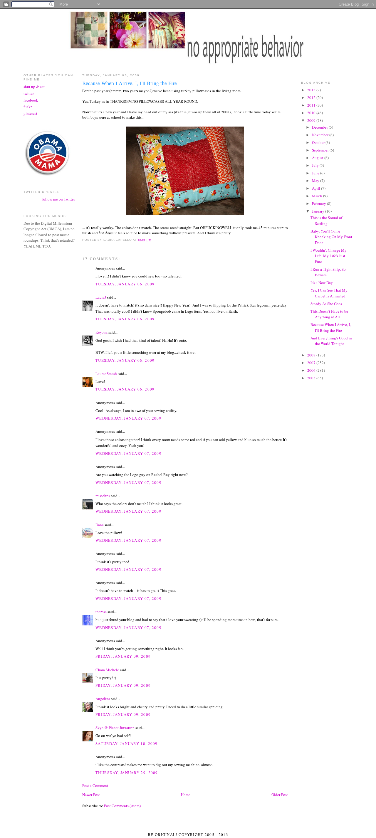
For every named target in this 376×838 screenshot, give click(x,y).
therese (101, 611)
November (320, 134)
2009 (311, 120)
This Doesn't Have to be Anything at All (329, 314)
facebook (31, 100)
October (318, 142)
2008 (311, 355)
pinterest (30, 113)
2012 (311, 97)
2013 (311, 89)
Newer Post (91, 794)
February (319, 203)
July (316, 165)
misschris (102, 495)
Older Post (279, 794)
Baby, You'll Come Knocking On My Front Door (331, 236)
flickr (28, 106)
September (321, 150)
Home (185, 794)
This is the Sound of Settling (326, 220)
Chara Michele (107, 669)
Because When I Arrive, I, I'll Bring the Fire (330, 327)
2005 (311, 378)
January (318, 211)
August (318, 157)
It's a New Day (321, 282)
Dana (99, 524)
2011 (311, 105)
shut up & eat (34, 86)
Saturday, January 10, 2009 (126, 743)
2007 (311, 362)
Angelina (102, 698)
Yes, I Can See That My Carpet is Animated (329, 293)
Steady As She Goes (326, 303)
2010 (311, 112)
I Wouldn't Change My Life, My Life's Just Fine (328, 256)
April (316, 188)
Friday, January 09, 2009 (123, 656)
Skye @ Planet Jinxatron (115, 727)
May (316, 180)
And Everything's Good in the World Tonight (331, 340)
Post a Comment (95, 785)
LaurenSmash (106, 373)
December (320, 127)
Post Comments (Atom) (122, 805)
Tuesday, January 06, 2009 (125, 284)
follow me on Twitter (58, 199)
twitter (29, 93)
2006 (311, 370)
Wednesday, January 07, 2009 (128, 418)
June (316, 173)
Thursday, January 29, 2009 (126, 772)
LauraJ (100, 297)
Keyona (101, 332)
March (317, 195)
